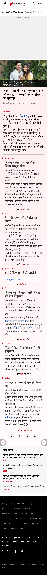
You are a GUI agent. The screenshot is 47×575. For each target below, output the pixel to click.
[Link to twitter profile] (22, 551)
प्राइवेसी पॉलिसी (18, 537)
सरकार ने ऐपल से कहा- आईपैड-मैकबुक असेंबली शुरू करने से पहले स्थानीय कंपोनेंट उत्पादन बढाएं (23, 456)
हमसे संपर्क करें (38, 537)
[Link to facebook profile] (15, 551)
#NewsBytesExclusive (20, 508)
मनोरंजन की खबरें (17, 12)
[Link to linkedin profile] (28, 551)
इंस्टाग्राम (16, 170)
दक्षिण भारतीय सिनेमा (15, 528)
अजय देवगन (7, 481)
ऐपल (4, 460)
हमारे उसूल (5, 541)
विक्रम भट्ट (24, 116)
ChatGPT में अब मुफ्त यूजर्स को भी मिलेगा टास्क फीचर (23, 486)
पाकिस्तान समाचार (22, 523)
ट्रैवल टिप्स (5, 508)
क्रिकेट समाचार (25, 518)
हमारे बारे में (6, 537)
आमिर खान (10, 417)
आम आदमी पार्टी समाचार (10, 513)
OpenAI (6, 489)
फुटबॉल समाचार (38, 518)
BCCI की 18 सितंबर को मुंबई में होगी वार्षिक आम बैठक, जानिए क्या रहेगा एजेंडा (23, 467)
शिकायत (15, 541)
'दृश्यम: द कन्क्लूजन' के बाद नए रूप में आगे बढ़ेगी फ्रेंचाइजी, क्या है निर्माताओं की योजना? (21, 477)
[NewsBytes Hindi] (17, 4)
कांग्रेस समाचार (22, 503)
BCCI (5, 471)
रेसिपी (4, 528)
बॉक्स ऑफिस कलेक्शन (10, 518)
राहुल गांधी (35, 523)
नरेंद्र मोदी (33, 503)
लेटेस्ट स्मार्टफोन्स (7, 523)
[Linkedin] (35, 436)
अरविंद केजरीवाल (8, 503)
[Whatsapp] (19, 436)
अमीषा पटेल (32, 327)
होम (3, 12)
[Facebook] (11, 436)
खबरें (8, 12)
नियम (28, 537)
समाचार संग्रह (31, 541)
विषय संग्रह (5, 545)
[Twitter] (27, 436)
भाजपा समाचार (27, 513)
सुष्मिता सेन (17, 327)
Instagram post (12, 279)
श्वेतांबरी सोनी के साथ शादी (17, 320)
